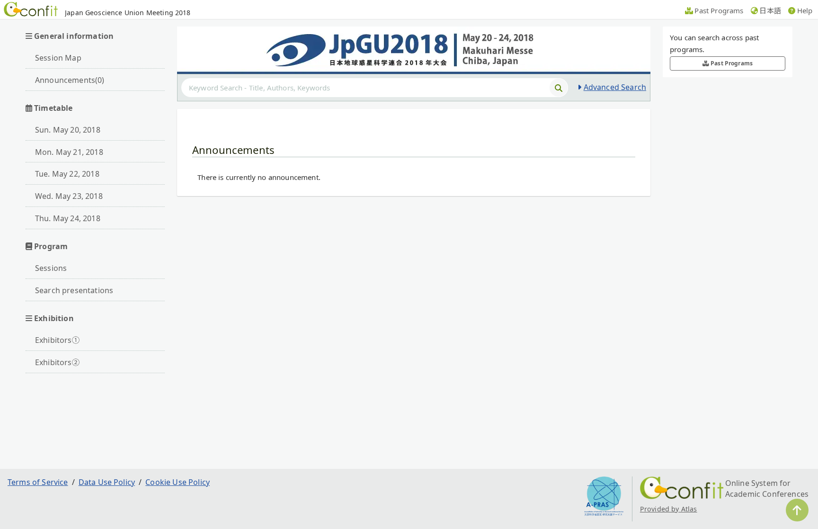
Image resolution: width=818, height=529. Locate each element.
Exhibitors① (57, 340)
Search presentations (74, 290)
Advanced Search (615, 87)
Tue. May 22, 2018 (67, 174)
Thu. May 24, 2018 (67, 218)
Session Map (58, 58)
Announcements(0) (70, 80)
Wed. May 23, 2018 (69, 196)
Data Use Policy (107, 482)
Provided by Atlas (668, 508)
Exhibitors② (57, 362)
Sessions (51, 268)
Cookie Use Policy (177, 482)
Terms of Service (38, 482)
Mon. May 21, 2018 (69, 152)
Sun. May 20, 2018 (67, 130)
